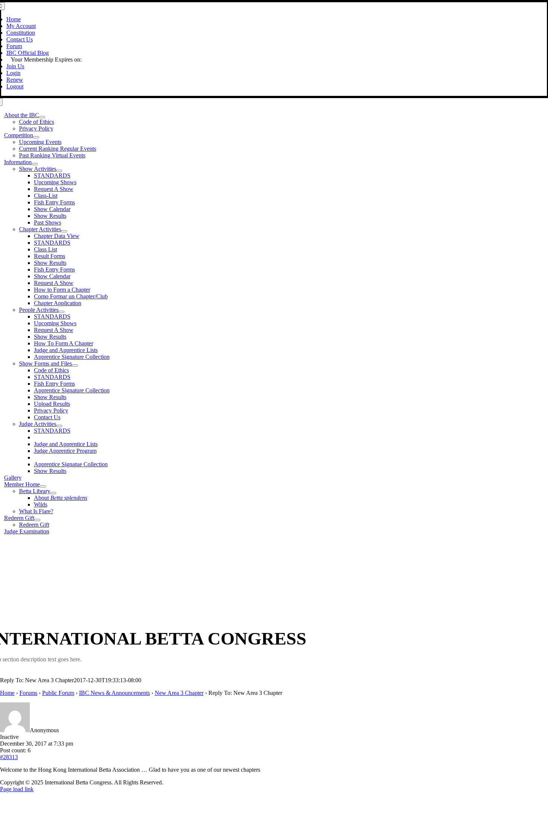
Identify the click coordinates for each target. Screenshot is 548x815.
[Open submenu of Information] (35, 164)
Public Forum (58, 693)
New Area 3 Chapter (179, 693)
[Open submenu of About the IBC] (42, 117)
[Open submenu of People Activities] (61, 312)
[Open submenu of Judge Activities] (59, 426)
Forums (28, 693)
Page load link (17, 789)
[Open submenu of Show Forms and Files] (75, 365)
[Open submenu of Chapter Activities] (64, 231)
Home (7, 693)
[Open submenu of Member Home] (43, 486)
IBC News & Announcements (114, 693)
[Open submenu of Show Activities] (59, 171)
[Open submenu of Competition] (36, 137)
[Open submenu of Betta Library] (53, 493)
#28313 (9, 757)
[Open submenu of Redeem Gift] (37, 520)
